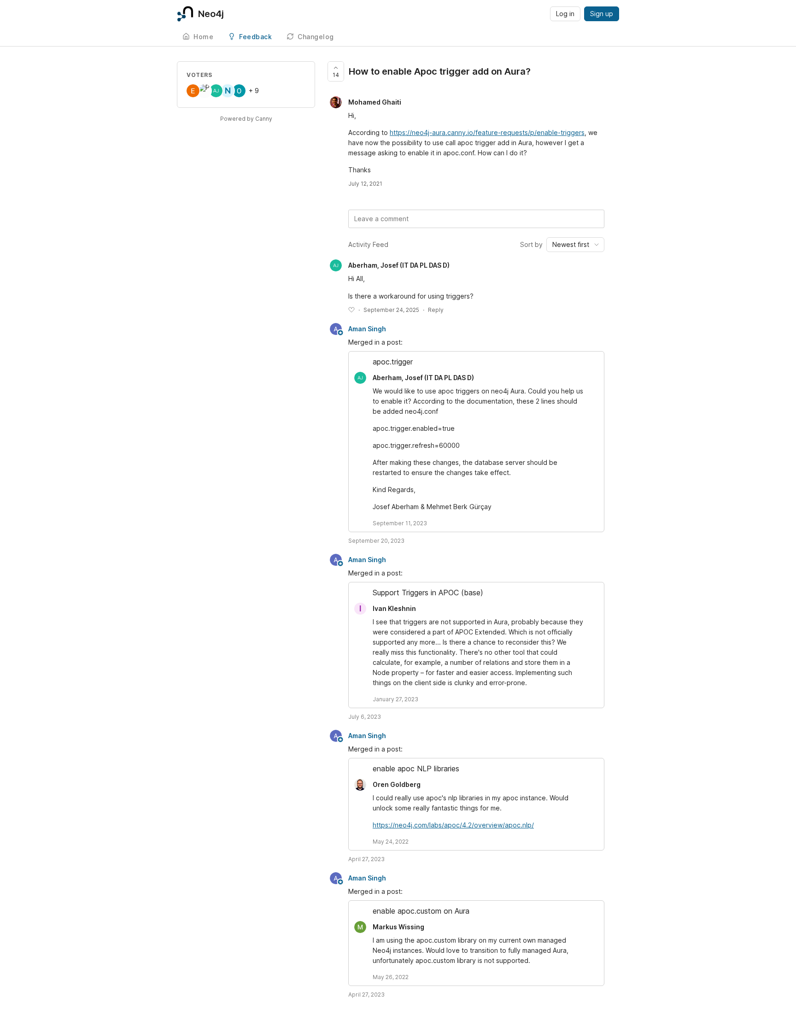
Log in (565, 14)
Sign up (601, 14)
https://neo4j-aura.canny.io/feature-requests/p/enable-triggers (487, 132)
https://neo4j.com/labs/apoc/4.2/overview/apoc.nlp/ (453, 825)
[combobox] (575, 244)
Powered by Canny (246, 118)
